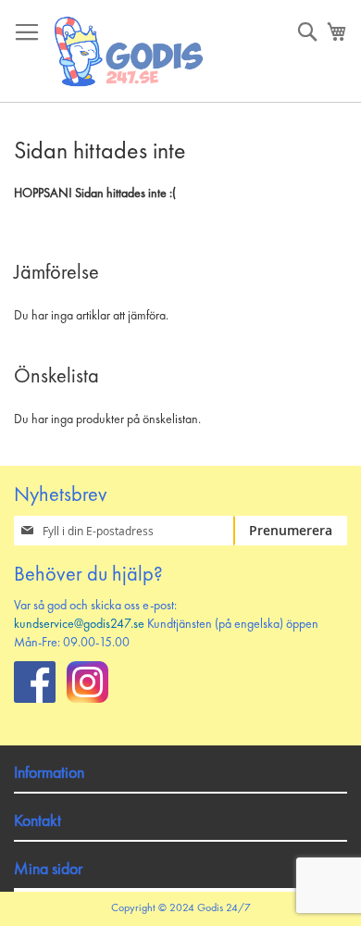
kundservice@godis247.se (79, 624)
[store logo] (129, 51)
